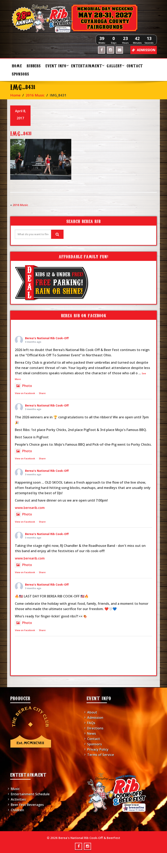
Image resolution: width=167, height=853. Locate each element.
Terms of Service (100, 754)
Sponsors (20, 73)
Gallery (114, 65)
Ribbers (34, 65)
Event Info (55, 65)
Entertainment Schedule (30, 794)
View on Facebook (25, 393)
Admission (95, 717)
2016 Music (35, 95)
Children (17, 810)
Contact (135, 65)
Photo (27, 385)
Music (15, 789)
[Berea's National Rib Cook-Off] (83, 18)
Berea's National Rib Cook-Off (47, 338)
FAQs (91, 723)
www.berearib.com (30, 507)
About (92, 712)
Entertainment (86, 65)
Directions (95, 728)
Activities (18, 799)
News (91, 733)
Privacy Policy (98, 749)
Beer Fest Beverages (27, 804)
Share (42, 393)
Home (17, 65)
